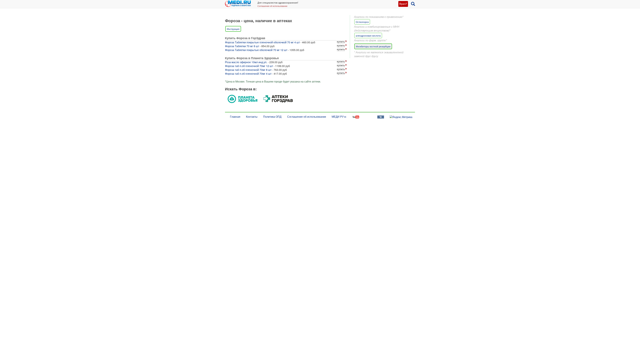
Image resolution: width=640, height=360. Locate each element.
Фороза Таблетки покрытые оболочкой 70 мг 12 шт (256, 50)
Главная (235, 116)
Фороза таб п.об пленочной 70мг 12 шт (249, 66)
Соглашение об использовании (272, 5)
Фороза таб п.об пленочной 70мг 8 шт (248, 70)
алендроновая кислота (368, 35)
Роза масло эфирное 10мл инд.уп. (246, 62)
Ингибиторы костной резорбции (373, 46)
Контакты (252, 116)
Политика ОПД (272, 116)
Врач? (403, 4)
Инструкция (233, 28)
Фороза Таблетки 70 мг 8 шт (242, 46)
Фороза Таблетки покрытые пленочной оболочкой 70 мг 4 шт (262, 42)
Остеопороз (362, 22)
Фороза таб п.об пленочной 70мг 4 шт (248, 74)
